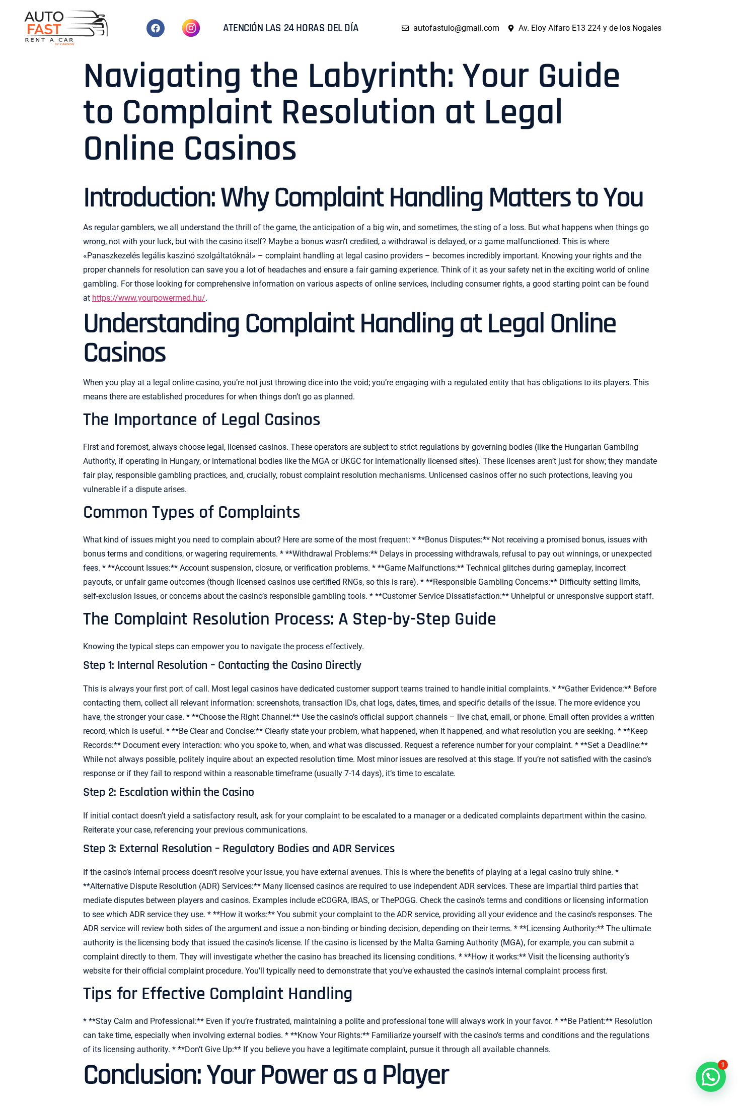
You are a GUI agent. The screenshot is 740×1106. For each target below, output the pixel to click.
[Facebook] (155, 28)
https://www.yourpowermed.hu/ (148, 298)
